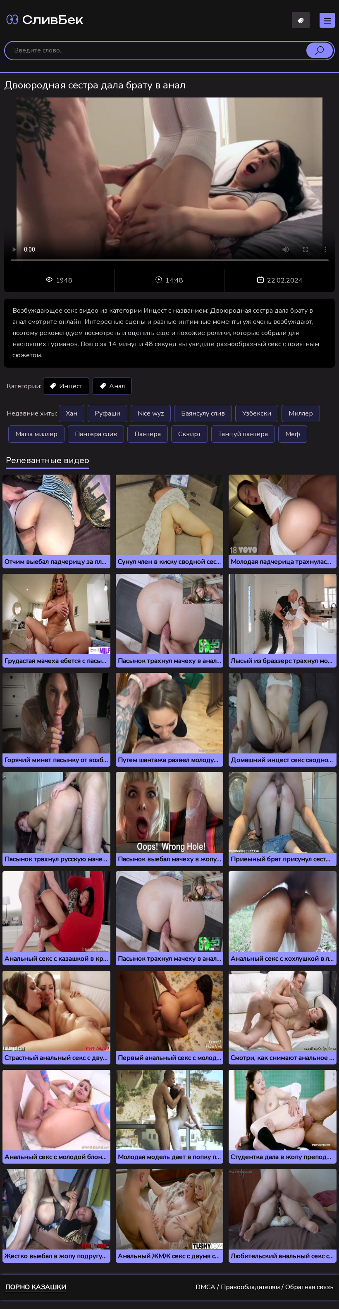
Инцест (69, 386)
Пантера (147, 434)
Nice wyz (151, 413)
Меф (292, 434)
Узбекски (256, 413)
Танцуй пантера (243, 434)
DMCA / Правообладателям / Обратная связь (265, 1287)
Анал (116, 386)
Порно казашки (35, 1287)
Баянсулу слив (203, 413)
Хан (71, 413)
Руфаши (107, 413)
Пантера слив (96, 434)
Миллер (301, 413)
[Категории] (327, 20)
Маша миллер (36, 434)
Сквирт (189, 434)
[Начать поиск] (319, 50)
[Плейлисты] (301, 20)
